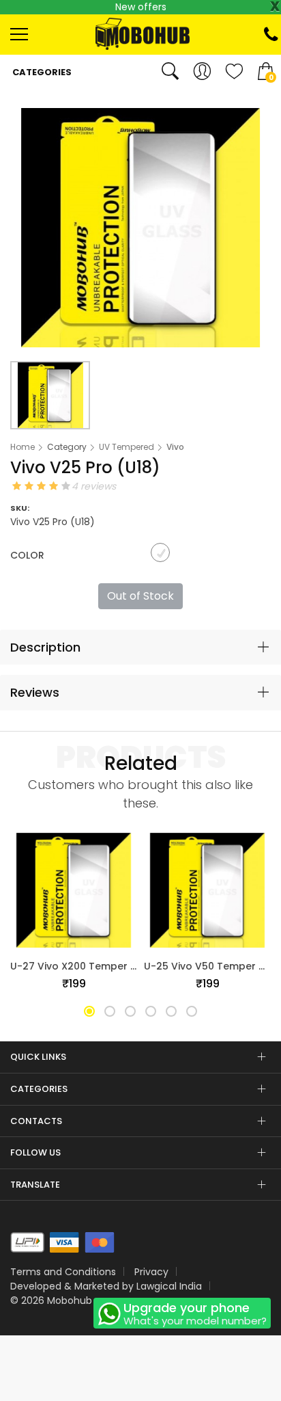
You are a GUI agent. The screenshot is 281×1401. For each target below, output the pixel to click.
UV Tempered (126, 447)
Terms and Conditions (63, 1272)
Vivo (175, 447)
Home (22, 447)
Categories (41, 72)
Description (45, 647)
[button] (89, 1011)
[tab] (140, 647)
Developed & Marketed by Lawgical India (106, 1286)
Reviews (34, 692)
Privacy (151, 1272)
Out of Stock (140, 596)
